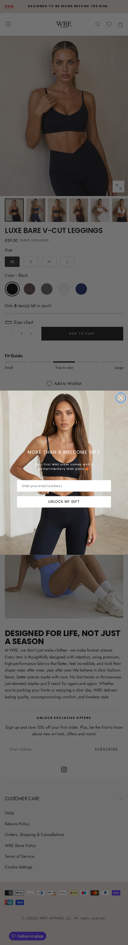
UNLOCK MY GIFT (63, 501)
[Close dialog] (121, 397)
